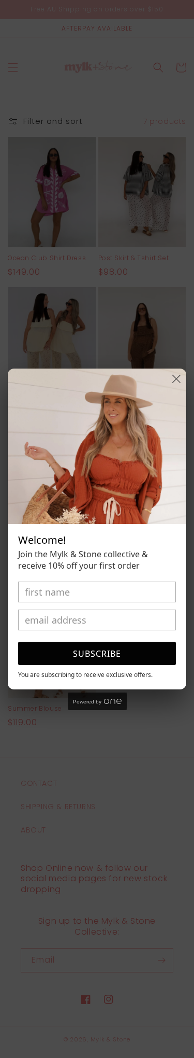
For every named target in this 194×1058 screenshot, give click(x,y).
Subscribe (97, 653)
